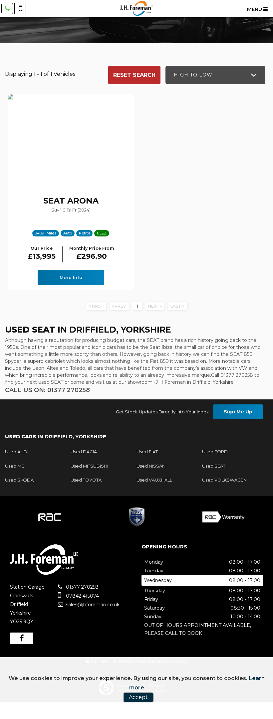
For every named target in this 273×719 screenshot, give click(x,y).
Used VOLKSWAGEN (224, 480)
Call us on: (47, 390)
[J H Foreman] (136, 8)
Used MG (15, 466)
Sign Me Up (238, 412)
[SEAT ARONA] (71, 141)
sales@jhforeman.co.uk (92, 605)
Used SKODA (19, 480)
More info (71, 277)
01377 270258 (82, 587)
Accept (138, 697)
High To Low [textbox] (193, 75)
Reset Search (134, 75)
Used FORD (215, 451)
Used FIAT (147, 451)
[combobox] (215, 75)
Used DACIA (84, 451)
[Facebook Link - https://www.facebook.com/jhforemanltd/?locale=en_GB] (21, 638)
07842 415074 (82, 596)
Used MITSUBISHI (89, 466)
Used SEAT (213, 466)
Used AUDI (16, 451)
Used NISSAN (150, 466)
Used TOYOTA (86, 480)
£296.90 (91, 253)
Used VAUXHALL (154, 480)
